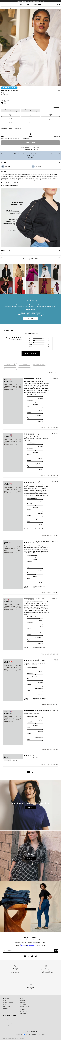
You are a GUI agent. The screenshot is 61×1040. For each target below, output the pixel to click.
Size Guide (56, 107)
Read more (28, 614)
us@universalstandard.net (46, 969)
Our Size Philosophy (8, 1002)
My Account (23, 1002)
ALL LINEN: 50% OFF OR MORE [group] (30, 1)
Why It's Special (6, 162)
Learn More (17, 157)
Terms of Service (30, 945)
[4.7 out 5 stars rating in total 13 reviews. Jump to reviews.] (5, 94)
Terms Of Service (41, 1034)
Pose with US (23, 1000)
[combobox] (24, 364)
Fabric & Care (5, 250)
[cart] (59, 4)
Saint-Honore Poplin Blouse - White (22, 8)
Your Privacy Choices (31, 1034)
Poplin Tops (9, 8)
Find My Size (23, 1011)
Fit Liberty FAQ (6, 1006)
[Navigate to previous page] (24, 772)
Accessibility (6, 1025)
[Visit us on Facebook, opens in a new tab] (25, 956)
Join (56, 950)
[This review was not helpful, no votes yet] (56, 428)
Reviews (5, 1012)
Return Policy (6, 1021)
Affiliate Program (24, 1006)
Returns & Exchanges (8, 1019)
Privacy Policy (22, 945)
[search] (57, 4)
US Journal (5, 1008)
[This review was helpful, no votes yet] (53, 428)
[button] (50, 110)
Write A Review (30, 353)
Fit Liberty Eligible (8, 87)
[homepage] (30, 4)
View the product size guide (9, 185)
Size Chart (23, 1013)
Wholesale (5, 1010)
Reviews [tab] (6, 330)
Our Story (5, 1000)
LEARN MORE (30, 318)
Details (3, 171)
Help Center (6, 1017)
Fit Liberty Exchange (8, 1023)
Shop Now (30, 807)
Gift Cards (23, 1004)
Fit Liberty (5, 1004)
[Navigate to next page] (36, 772)
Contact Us (4, 254)
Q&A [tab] (12, 330)
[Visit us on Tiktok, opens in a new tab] (29, 956)
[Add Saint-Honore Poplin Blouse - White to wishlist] (59, 11)
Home (2, 8)
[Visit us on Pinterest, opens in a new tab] (36, 956)
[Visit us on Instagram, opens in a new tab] (32, 956)
